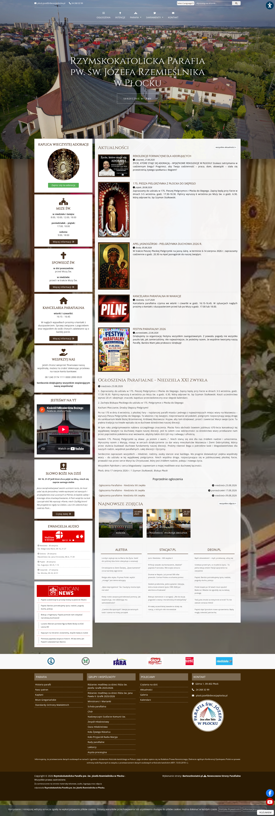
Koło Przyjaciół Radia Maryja (103, 736)
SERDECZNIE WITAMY (137, 98)
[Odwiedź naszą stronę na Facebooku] (270, 793)
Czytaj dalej (62, 513)
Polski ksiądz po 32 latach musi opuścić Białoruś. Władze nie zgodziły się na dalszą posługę (212, 590)
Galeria (144, 694)
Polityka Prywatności (230, 809)
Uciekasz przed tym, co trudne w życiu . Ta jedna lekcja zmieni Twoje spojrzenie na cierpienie (212, 568)
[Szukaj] (236, 3)
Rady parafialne (96, 742)
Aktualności (113, 148)
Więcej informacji (62, 241)
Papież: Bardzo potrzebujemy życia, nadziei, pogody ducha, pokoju (62, 607)
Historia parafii (43, 684)
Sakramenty (153, 17)
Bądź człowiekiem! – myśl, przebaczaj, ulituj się (214, 558)
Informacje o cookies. (254, 809)
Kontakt (173, 17)
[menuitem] (103, 14)
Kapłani (39, 694)
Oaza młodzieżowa (98, 726)
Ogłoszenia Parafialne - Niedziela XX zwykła (122, 490)
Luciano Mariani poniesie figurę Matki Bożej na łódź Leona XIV (62, 625)
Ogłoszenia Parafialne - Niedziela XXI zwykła (153, 380)
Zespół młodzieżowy (98, 721)
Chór (90, 711)
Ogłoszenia (103, 17)
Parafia (134, 17)
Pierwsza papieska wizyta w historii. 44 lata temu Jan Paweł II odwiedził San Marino (62, 640)
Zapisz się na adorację (63, 185)
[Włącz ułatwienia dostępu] (269, 5)
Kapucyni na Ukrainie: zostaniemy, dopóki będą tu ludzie (64, 633)
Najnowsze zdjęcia (120, 504)
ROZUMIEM (265, 812)
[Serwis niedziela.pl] (189, 661)
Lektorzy (92, 747)
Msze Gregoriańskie (45, 699)
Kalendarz (145, 699)
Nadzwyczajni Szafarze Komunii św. (107, 716)
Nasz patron (41, 689)
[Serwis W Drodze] (224, 661)
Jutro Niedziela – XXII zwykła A (160, 558)
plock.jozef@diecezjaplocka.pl (51, 3)
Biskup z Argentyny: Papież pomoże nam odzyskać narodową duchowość (61, 616)
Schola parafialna (97, 706)
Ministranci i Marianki (99, 701)
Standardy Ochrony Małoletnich (52, 704)
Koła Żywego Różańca (99, 731)
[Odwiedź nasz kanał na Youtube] (270, 802)
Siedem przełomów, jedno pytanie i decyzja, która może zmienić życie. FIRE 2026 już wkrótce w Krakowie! (166, 587)
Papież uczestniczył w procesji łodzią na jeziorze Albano (64, 599)
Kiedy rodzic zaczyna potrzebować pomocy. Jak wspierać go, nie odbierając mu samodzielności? (121, 599)
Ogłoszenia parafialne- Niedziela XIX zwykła (122, 495)
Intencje (120, 17)
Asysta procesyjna (97, 752)
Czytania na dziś (149, 684)
